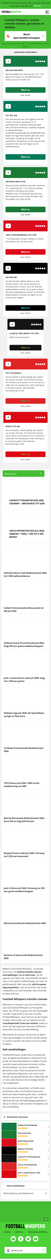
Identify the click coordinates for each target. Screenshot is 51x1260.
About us (19, 1231)
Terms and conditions (37, 1231)
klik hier (37, 6)
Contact (7, 1231)
